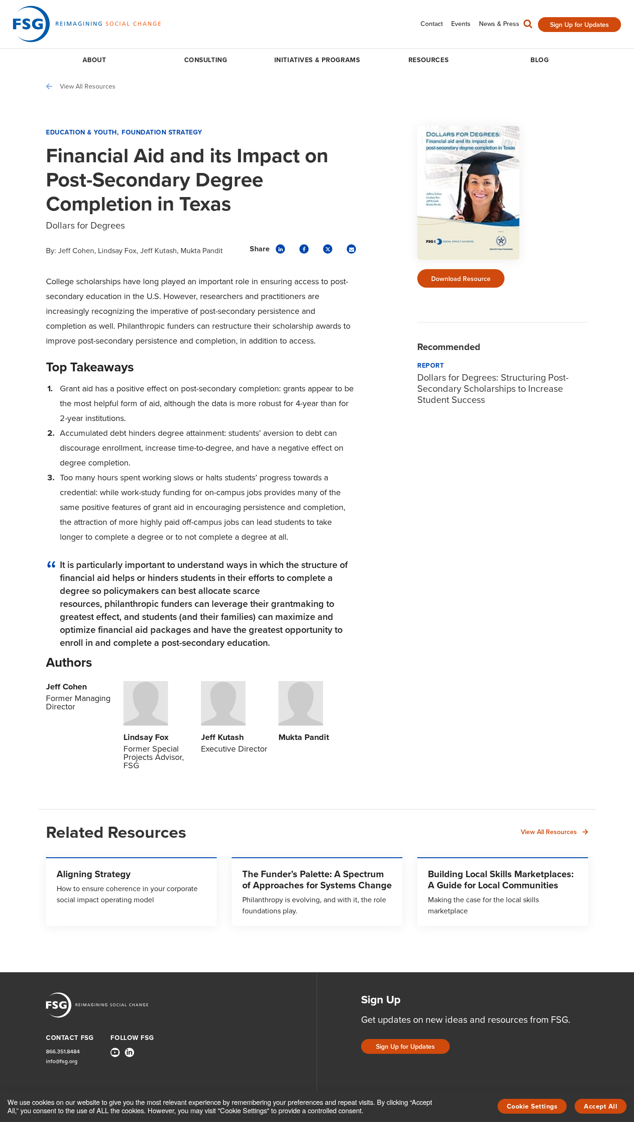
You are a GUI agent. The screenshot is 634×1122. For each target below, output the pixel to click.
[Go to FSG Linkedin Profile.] (129, 1052)
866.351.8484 (63, 1051)
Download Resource (461, 278)
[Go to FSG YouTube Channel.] (115, 1052)
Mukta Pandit (202, 250)
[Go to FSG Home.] (87, 24)
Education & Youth (81, 132)
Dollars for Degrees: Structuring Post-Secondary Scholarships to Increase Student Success (493, 388)
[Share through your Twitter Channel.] (327, 249)
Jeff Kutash (158, 250)
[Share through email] (351, 249)
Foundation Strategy (162, 132)
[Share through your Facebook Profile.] (304, 249)
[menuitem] (431, 24)
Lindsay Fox (117, 250)
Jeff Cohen (76, 250)
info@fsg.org (62, 1061)
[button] (528, 26)
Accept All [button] (600, 1106)
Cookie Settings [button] (532, 1106)
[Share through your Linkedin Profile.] (280, 249)
